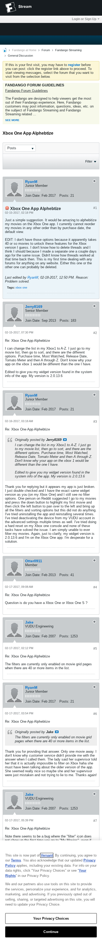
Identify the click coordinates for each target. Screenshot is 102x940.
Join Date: (33, 195)
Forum (46, 50)
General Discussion (20, 55)
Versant (47, 855)
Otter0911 (33, 561)
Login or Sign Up (84, 19)
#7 (95, 821)
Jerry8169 (33, 306)
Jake (29, 622)
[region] (51, 890)
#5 (95, 648)
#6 (95, 714)
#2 (95, 333)
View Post (65, 439)
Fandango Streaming (68, 50)
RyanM (31, 181)
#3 (95, 421)
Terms (16, 860)
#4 (95, 587)
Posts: (64, 195)
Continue (50, 932)
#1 (95, 208)
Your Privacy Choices (51, 918)
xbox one (21, 287)
